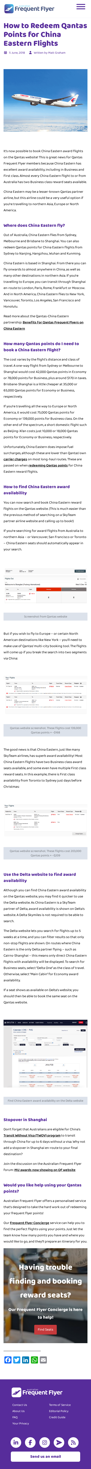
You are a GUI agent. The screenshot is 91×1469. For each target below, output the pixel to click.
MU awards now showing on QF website (45, 1170)
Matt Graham (56, 52)
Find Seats (45, 1329)
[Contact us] (60, 1442)
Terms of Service (60, 1405)
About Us (18, 1411)
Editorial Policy (58, 1411)
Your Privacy (20, 1423)
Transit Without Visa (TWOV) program (32, 1135)
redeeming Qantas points (48, 465)
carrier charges (15, 459)
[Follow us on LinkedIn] (17, 1442)
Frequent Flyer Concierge (29, 1223)
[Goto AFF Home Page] (29, 9)
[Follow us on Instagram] (45, 1442)
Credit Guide (57, 1417)
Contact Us (19, 1405)
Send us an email (45, 1457)
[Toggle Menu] (81, 9)
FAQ (15, 1417)
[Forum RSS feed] (74, 1442)
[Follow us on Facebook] (31, 1442)
